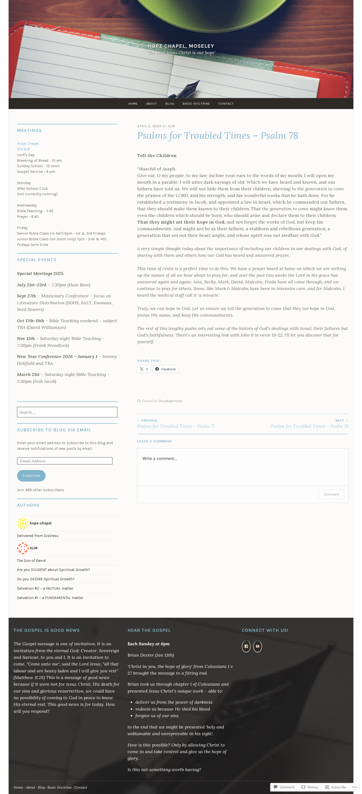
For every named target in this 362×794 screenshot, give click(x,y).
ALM (171, 126)
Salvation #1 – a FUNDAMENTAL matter (50, 598)
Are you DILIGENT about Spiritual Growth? (53, 569)
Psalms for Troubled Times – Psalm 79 (309, 424)
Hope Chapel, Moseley (181, 46)
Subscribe (31, 475)
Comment (331, 494)
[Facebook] (246, 646)
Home (133, 103)
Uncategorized (170, 401)
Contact (226, 103)
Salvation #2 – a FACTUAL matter (45, 588)
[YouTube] (257, 646)
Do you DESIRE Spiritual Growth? (46, 579)
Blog (169, 103)
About (151, 103)
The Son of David (31, 560)
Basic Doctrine (196, 103)
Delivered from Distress (37, 536)
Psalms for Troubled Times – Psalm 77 (176, 424)
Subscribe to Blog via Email (54, 430)
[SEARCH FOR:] (67, 412)
